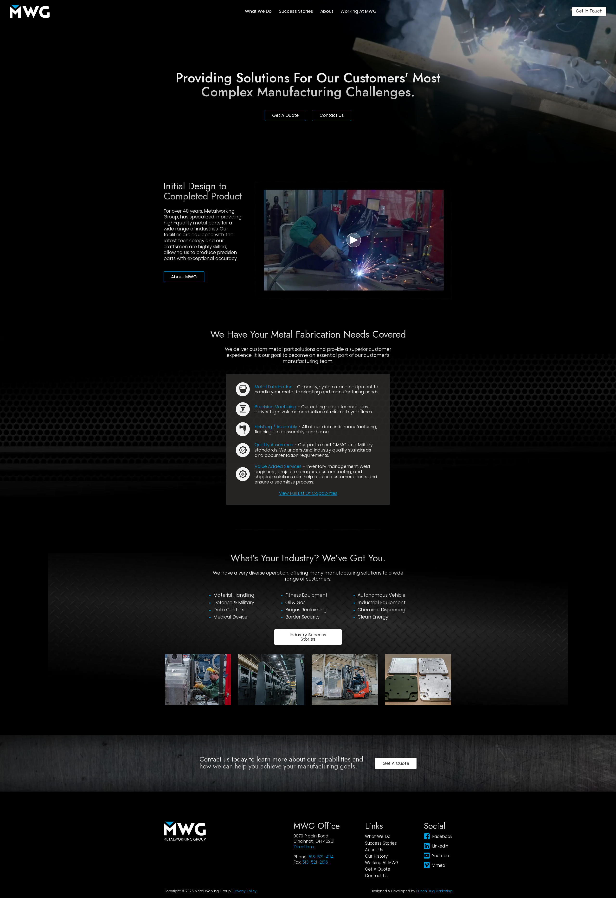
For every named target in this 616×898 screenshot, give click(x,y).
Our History (376, 856)
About (326, 11)
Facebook (442, 836)
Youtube (440, 856)
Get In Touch (589, 11)
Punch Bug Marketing (434, 891)
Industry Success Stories (308, 637)
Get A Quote (285, 115)
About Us (374, 850)
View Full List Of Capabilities (308, 493)
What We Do (258, 11)
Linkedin (440, 846)
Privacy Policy (245, 891)
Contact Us (332, 115)
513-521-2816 (315, 862)
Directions (304, 847)
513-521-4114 (321, 857)
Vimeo (438, 865)
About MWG (184, 277)
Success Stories (296, 11)
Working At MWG (358, 11)
